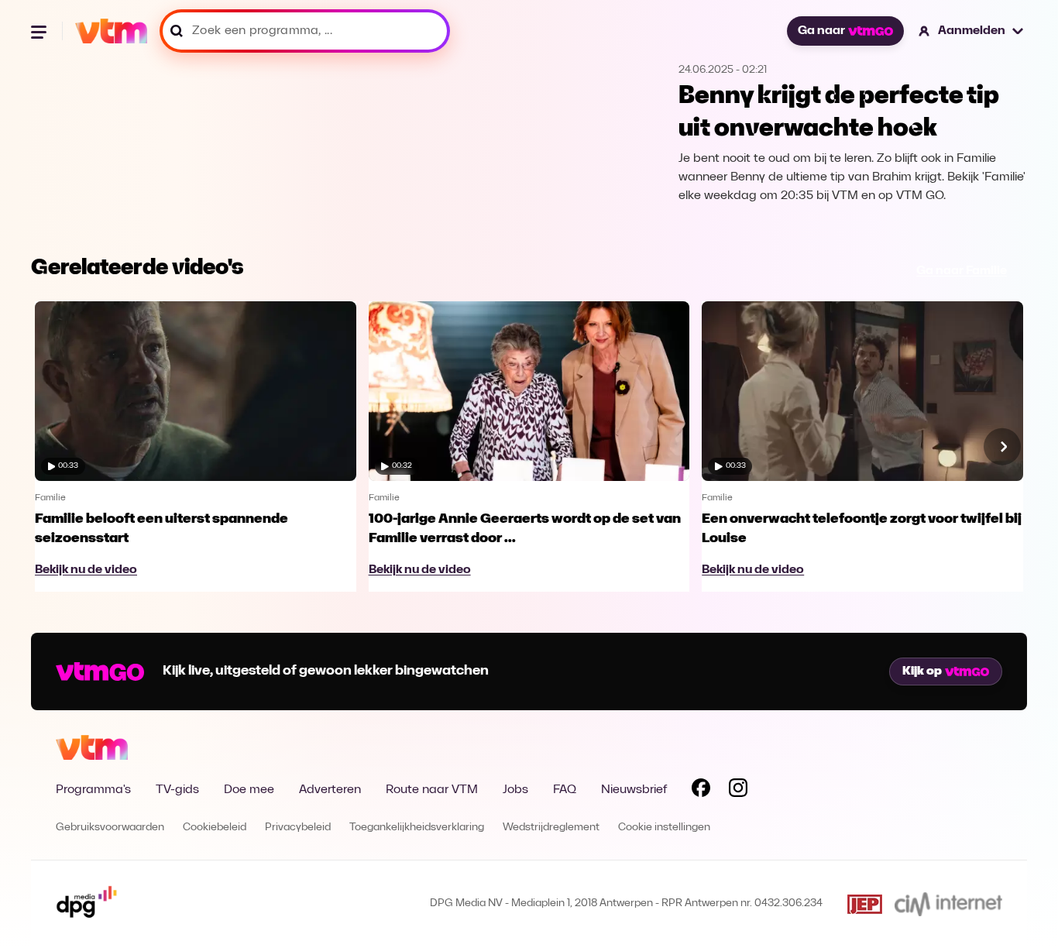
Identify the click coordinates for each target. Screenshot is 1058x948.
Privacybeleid (298, 827)
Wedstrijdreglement (551, 827)
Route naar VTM (432, 790)
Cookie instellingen (664, 827)
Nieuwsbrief (634, 790)
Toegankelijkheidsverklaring (416, 827)
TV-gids (177, 790)
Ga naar (821, 31)
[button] (971, 31)
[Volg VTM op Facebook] (701, 790)
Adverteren (330, 790)
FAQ (564, 790)
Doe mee (249, 790)
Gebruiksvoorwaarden (110, 827)
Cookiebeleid (214, 827)
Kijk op (922, 671)
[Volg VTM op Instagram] (738, 790)
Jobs (515, 790)
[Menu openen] (40, 31)
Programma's (93, 790)
